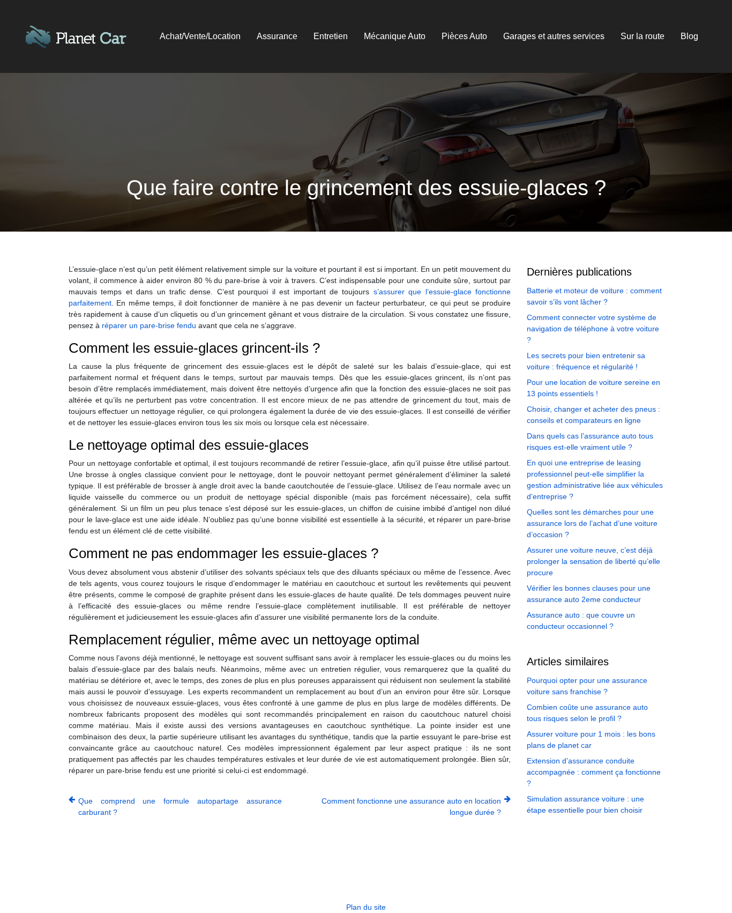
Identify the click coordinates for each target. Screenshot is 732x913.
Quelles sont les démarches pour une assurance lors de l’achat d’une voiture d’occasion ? (592, 523)
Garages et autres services (553, 36)
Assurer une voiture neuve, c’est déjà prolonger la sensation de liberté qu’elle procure (593, 561)
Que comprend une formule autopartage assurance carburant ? (180, 806)
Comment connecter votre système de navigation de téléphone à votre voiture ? (593, 328)
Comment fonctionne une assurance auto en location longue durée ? (411, 806)
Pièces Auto (464, 36)
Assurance (277, 36)
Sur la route (642, 36)
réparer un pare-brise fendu (149, 325)
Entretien (330, 36)
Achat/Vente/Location (200, 36)
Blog (689, 36)
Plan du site (366, 907)
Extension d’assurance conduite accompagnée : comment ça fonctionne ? (594, 772)
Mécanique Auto (394, 36)
